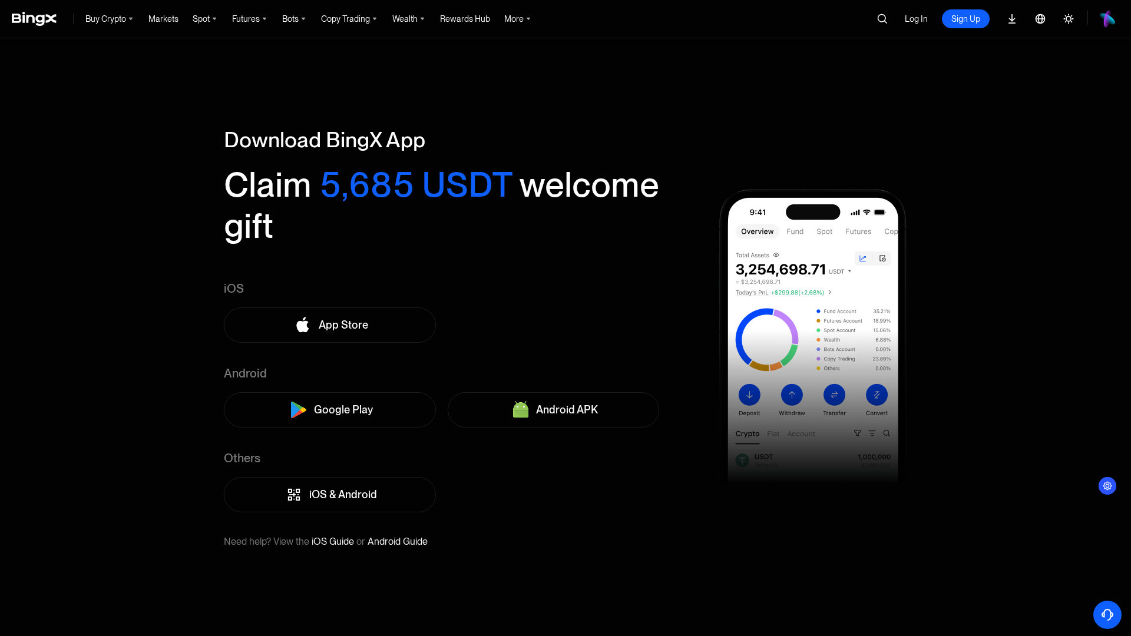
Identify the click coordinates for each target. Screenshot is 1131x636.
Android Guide (398, 541)
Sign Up (965, 19)
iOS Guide (333, 541)
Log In (916, 19)
